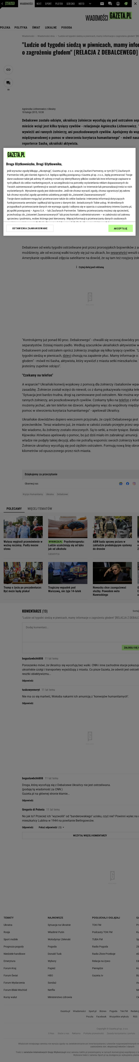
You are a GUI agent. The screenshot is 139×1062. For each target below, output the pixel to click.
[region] (69, 192)
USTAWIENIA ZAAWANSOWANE (30, 228)
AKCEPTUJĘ (120, 228)
